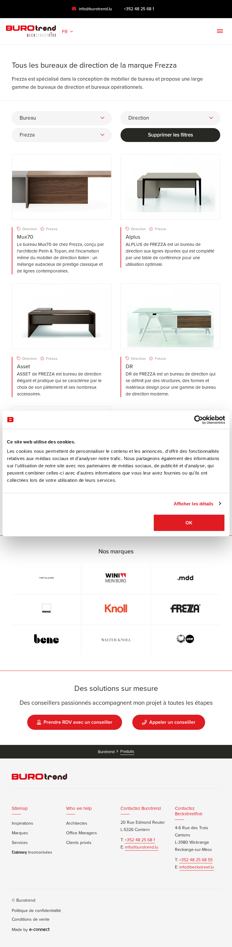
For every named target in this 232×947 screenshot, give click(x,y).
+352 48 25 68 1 (139, 9)
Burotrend (106, 752)
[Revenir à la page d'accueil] (31, 29)
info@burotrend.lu (95, 9)
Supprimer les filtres (170, 135)
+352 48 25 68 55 (196, 860)
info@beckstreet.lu (196, 867)
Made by (20, 930)
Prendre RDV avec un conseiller (78, 722)
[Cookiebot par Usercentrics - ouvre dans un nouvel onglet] (198, 419)
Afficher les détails (194, 503)
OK (188, 522)
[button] (68, 30)
